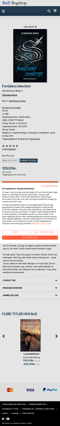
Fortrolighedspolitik (49, 186)
